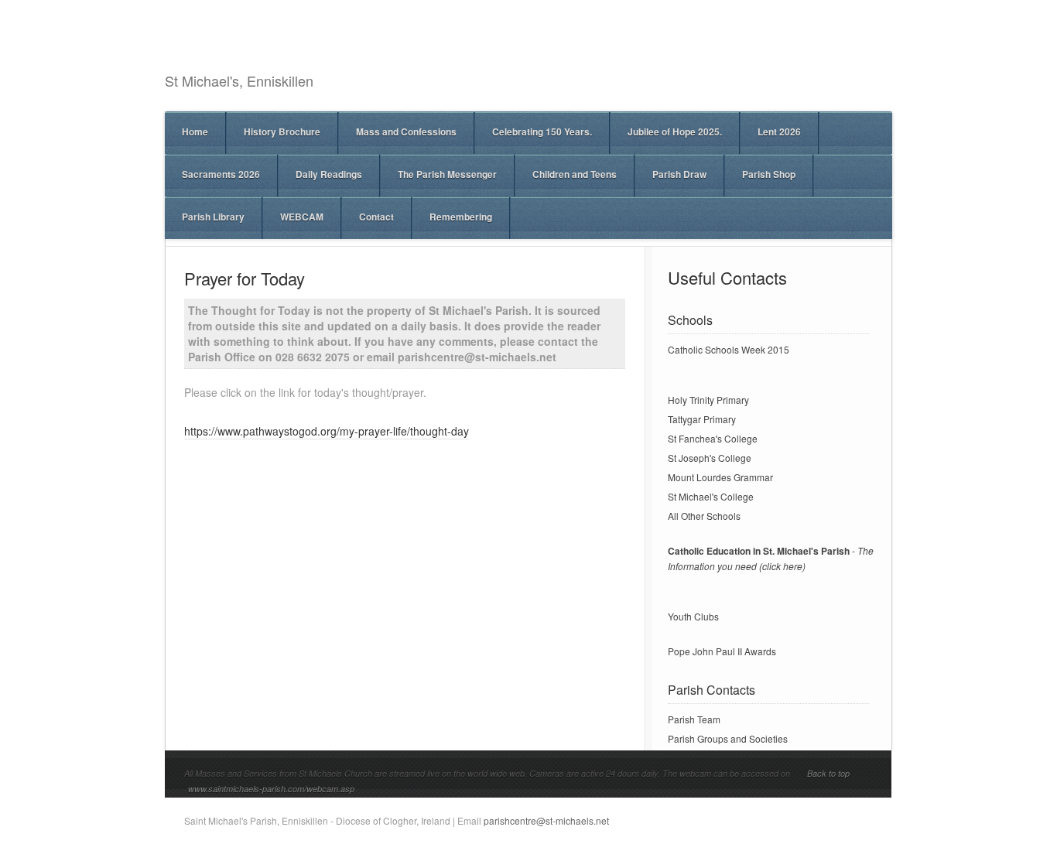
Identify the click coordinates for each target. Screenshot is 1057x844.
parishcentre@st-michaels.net (546, 820)
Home (195, 131)
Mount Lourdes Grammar (720, 477)
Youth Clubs (693, 616)
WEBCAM (301, 217)
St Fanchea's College (713, 438)
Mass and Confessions (406, 131)
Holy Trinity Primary (708, 399)
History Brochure (282, 131)
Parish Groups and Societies (728, 738)
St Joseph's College (709, 457)
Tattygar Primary (702, 418)
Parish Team (694, 719)
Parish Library (213, 217)
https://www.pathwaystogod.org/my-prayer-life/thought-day (326, 431)
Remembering (460, 217)
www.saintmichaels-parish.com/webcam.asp (271, 788)
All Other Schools (704, 515)
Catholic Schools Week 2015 (728, 349)
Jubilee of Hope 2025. (675, 131)
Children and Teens (574, 174)
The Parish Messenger (447, 174)
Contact (376, 217)
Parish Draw (679, 174)
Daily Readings (329, 174)
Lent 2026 (779, 131)
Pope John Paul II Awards (722, 651)
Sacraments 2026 (221, 174)
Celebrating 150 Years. (542, 131)
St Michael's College (711, 496)
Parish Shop (768, 174)
